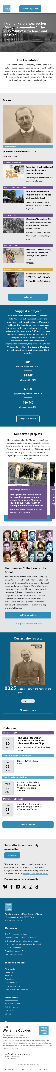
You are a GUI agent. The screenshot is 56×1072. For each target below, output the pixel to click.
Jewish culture (11, 982)
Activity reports (11, 1007)
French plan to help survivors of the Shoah (23, 944)
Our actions (11, 928)
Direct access (11, 997)
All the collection (28, 615)
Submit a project (30, 8)
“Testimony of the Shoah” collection (20, 937)
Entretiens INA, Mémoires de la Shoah (21, 941)
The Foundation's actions (16, 934)
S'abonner (12, 855)
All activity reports (28, 710)
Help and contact (12, 1003)
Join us (8, 1013)
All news (28, 297)
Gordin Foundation (13, 947)
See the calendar (28, 824)
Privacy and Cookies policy (35, 873)
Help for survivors (12, 985)
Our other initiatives (13, 954)
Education (9, 979)
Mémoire (9, 975)
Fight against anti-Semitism (16, 989)
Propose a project (28, 418)
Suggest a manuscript (29, 624)
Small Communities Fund (15, 951)
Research (9, 972)
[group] (28, 673)
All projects (10, 969)
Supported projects (15, 963)
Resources (9, 1010)
